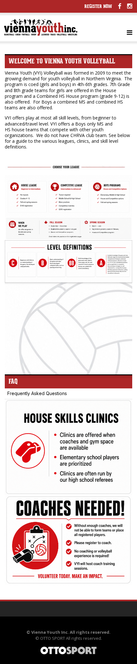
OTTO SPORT (52, 638)
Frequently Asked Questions (37, 393)
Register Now (98, 6)
